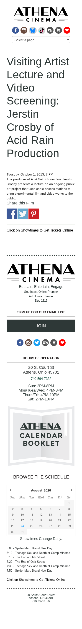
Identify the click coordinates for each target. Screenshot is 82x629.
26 (41, 526)
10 (22, 514)
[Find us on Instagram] (23, 29)
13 (50, 514)
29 (69, 526)
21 (59, 520)
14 (59, 514)
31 (22, 532)
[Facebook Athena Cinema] (15, 29)
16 (12, 520)
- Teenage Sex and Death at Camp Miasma (38, 553)
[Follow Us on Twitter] (36, 341)
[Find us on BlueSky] (32, 29)
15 (69, 514)
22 (69, 520)
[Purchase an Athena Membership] (58, 29)
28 (59, 526)
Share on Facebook (12, 214)
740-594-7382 (41, 379)
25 (31, 526)
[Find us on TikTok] (41, 29)
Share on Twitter (23, 214)
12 (41, 514)
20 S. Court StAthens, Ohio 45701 (41, 369)
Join (41, 325)
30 (12, 532)
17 (22, 520)
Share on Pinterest (33, 214)
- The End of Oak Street (26, 557)
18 (31, 520)
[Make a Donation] (66, 29)
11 (31, 514)
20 (50, 520)
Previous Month (10, 490)
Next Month (71, 490)
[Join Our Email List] (50, 29)
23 (12, 526)
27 (50, 526)
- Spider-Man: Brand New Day (29, 548)
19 (41, 520)
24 (22, 526)
